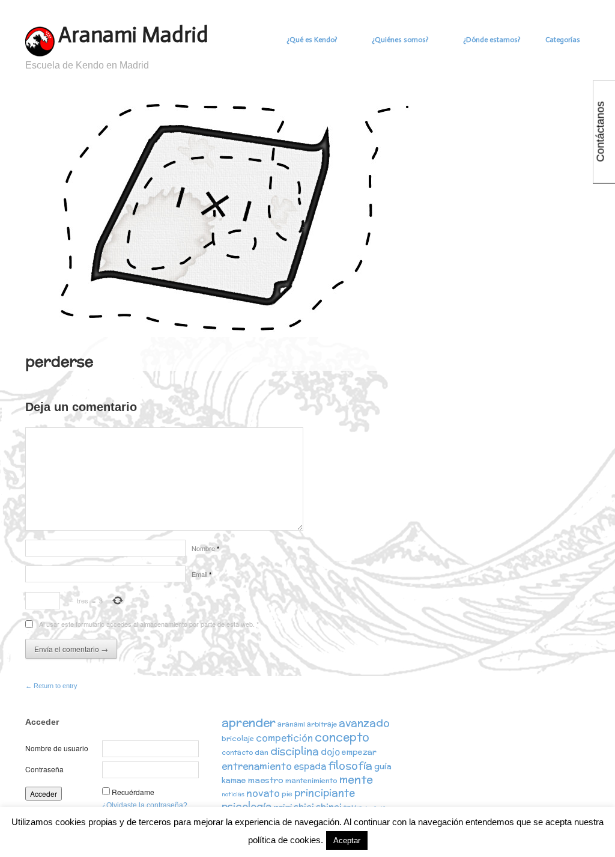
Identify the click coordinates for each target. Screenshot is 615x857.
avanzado (364, 722)
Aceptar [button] (346, 840)
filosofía (350, 765)
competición (284, 737)
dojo (330, 751)
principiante (324, 792)
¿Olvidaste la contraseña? (144, 805)
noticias (233, 794)
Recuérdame (133, 792)
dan (261, 752)
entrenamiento (257, 765)
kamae (234, 780)
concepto (342, 737)
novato (263, 792)
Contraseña (44, 769)
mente (356, 779)
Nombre (205, 548)
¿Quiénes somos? (400, 39)
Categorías (562, 39)
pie (287, 793)
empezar (359, 752)
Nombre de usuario (56, 748)
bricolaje (238, 738)
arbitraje (322, 724)
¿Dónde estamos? (491, 39)
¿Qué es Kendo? (311, 39)
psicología (247, 806)
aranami (291, 724)
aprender (249, 722)
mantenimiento (311, 780)
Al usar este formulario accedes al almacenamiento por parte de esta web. (149, 624)
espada (310, 766)
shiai (304, 807)
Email (201, 574)
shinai (329, 807)
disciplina (294, 750)
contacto (237, 752)
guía (383, 766)
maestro (265, 780)
